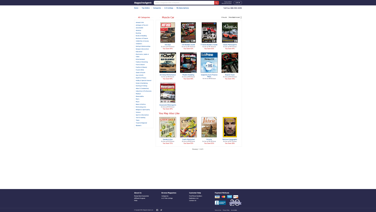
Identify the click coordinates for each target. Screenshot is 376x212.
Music (137, 101)
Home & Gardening (142, 83)
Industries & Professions (143, 91)
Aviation (138, 30)
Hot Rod (168, 45)
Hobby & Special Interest (143, 80)
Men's (137, 99)
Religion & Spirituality (143, 109)
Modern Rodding (188, 75)
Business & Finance (142, 38)
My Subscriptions (183, 8)
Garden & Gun (168, 139)
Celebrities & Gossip (142, 41)
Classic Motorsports (230, 45)
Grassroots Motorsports (167, 105)
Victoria (209, 139)
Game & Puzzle (140, 72)
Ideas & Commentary (142, 88)
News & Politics (141, 104)
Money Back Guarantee (141, 196)
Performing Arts (141, 107)
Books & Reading (141, 36)
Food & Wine (140, 70)
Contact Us (192, 200)
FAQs (135, 200)
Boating (138, 33)
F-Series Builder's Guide (209, 45)
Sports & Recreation (142, 115)
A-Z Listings (168, 8)
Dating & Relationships (143, 46)
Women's (138, 125)
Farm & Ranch (140, 64)
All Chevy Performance (168, 75)
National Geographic (230, 139)
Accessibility (234, 210)
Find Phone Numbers (195, 196)
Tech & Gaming (140, 117)
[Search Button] (216, 3)
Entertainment (140, 59)
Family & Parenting (142, 62)
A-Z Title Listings (167, 198)
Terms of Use (218, 210)
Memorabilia (140, 96)
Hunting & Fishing (141, 86)
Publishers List (193, 198)
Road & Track (230, 75)
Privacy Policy (226, 210)
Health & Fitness (141, 78)
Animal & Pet (140, 22)
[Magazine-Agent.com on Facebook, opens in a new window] (157, 210)
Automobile (139, 28)
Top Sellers (146, 8)
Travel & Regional (141, 123)
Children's (139, 43)
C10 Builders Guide (188, 45)
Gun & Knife (139, 75)
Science (138, 112)
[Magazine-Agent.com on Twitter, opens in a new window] (161, 210)
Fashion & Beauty (141, 67)
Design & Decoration (142, 49)
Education (139, 51)
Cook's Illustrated (188, 139)
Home (136, 8)
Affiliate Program (139, 198)
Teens (137, 120)
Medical (138, 94)
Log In (238, 2)
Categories (157, 8)
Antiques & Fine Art (142, 25)
